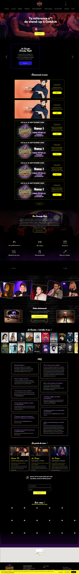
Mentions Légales (65, 567)
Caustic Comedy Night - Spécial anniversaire (57, 127)
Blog (44, 567)
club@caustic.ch (52, 401)
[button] (66, 4)
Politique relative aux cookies (67, 569)
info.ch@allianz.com (20, 395)
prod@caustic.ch (26, 421)
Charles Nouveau (57, 87)
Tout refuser (67, 572)
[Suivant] (72, 57)
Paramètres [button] (61, 572)
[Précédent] (6, 57)
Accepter (73, 572)
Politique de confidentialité (67, 568)
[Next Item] (76, 343)
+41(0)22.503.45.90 (27, 567)
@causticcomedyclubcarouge (39, 504)
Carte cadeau (46, 566)
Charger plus (39, 203)
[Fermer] (77, 572)
